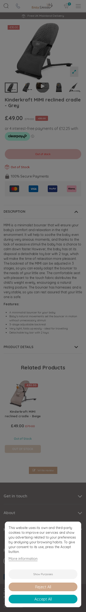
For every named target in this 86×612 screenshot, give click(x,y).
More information (23, 558)
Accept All (43, 599)
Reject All (43, 586)
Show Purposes (43, 574)
